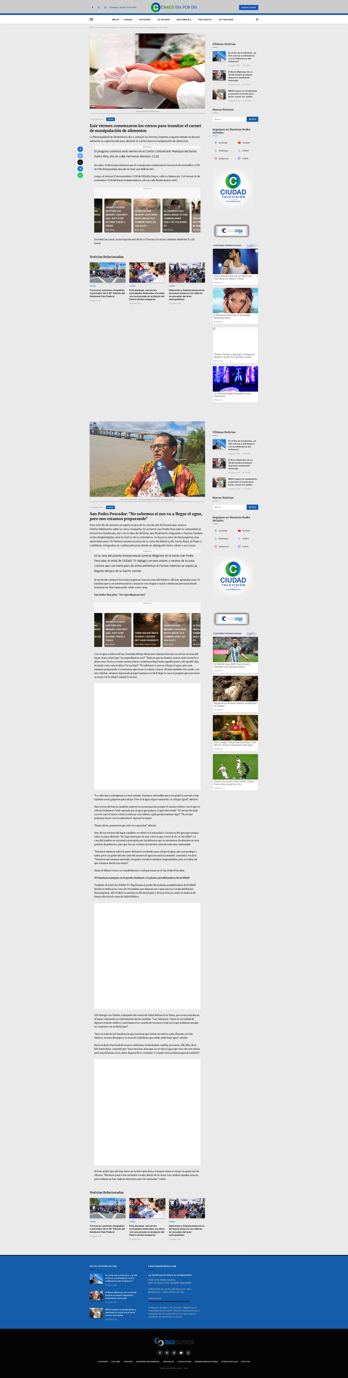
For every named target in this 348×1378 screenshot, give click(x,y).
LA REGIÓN (163, 19)
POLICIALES (205, 19)
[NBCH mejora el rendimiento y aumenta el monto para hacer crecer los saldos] (219, 94)
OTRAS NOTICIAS (229, 1361)
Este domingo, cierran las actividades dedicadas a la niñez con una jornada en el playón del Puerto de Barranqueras (147, 295)
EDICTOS (245, 1361)
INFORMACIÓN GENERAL (148, 1361)
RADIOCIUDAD (248, 7)
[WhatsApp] (80, 175)
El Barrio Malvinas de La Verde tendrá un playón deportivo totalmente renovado (240, 76)
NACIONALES (184, 19)
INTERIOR (144, 19)
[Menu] (91, 19)
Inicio (92, 27)
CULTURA (115, 1361)
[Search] (256, 19)
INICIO (115, 19)
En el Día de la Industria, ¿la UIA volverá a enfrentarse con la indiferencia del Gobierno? (242, 57)
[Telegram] (80, 168)
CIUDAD (128, 19)
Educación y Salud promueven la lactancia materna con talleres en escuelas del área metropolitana (186, 295)
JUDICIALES (168, 1361)
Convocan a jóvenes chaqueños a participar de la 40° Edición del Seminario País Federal (107, 293)
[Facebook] (80, 149)
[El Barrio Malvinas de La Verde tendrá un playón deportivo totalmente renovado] (219, 75)
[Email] (80, 162)
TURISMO (128, 1361)
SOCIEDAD (103, 1361)
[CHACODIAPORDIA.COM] (174, 7)
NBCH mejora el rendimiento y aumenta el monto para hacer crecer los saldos (242, 94)
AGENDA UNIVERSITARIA (206, 1361)
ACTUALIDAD (226, 19)
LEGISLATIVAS (184, 1361)
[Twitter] (80, 155)
